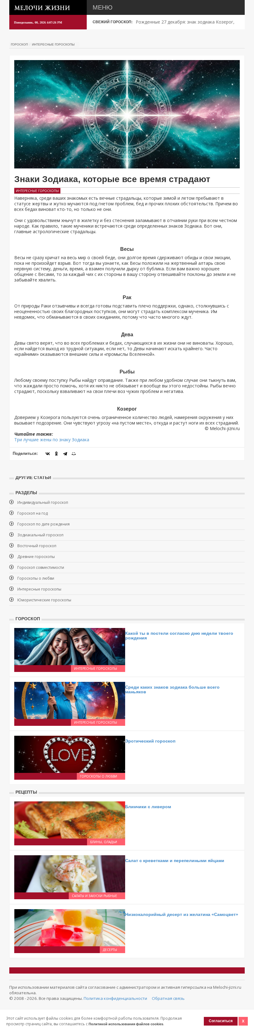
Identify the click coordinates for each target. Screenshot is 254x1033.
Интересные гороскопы (53, 44)
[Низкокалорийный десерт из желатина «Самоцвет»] (69, 927)
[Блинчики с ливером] (69, 819)
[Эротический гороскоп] (69, 754)
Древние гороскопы (36, 556)
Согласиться (221, 1021)
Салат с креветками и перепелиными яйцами (174, 860)
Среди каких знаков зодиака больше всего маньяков (172, 689)
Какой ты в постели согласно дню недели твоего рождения (179, 635)
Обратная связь (168, 998)
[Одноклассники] (56, 453)
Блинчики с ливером (148, 806)
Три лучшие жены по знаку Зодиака (51, 439)
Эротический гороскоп (150, 741)
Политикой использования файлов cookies (126, 1024)
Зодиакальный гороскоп (40, 535)
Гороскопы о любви (35, 578)
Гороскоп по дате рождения (43, 524)
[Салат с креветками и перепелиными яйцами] (69, 873)
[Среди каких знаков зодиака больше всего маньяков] (69, 700)
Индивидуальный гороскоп (42, 502)
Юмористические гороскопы (44, 600)
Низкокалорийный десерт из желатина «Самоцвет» (181, 914)
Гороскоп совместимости (40, 567)
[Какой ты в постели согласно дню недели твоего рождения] (69, 646)
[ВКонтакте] (47, 453)
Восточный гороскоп (36, 545)
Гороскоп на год (32, 513)
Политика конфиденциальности (115, 998)
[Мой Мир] (73, 453)
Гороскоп (19, 44)
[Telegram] (65, 453)
